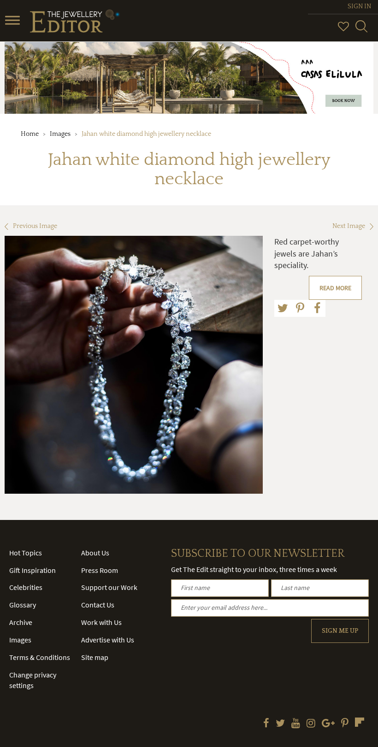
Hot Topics (25, 552)
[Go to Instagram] (311, 724)
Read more (335, 288)
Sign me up (340, 631)
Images (60, 134)
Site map (94, 657)
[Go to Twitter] (280, 724)
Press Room (99, 570)
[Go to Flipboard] (359, 722)
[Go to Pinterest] (344, 724)
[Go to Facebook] (266, 724)
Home (30, 134)
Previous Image (35, 226)
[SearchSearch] (361, 30)
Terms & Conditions (39, 657)
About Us (95, 552)
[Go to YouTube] (295, 724)
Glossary (22, 604)
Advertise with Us (107, 639)
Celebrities (25, 587)
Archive (20, 622)
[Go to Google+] (328, 724)
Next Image (348, 226)
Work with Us (101, 622)
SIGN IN (359, 6)
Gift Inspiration (32, 570)
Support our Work (109, 587)
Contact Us (97, 604)
